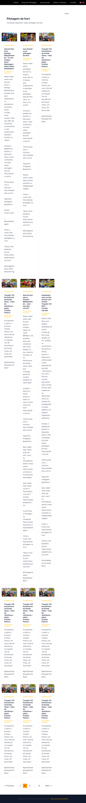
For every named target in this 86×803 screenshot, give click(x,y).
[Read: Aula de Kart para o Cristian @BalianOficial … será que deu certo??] (28, 283)
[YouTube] (80, 3)
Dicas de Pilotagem (29, 3)
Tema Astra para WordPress (59, 799)
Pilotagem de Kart (9, 45)
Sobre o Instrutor (60, 3)
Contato (73, 3)
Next (48, 786)
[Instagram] (83, 3)
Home (16, 3)
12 (39, 786)
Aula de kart (45, 3)
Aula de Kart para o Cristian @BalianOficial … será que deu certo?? (28, 301)
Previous (9, 786)
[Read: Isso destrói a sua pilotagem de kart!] (28, 37)
